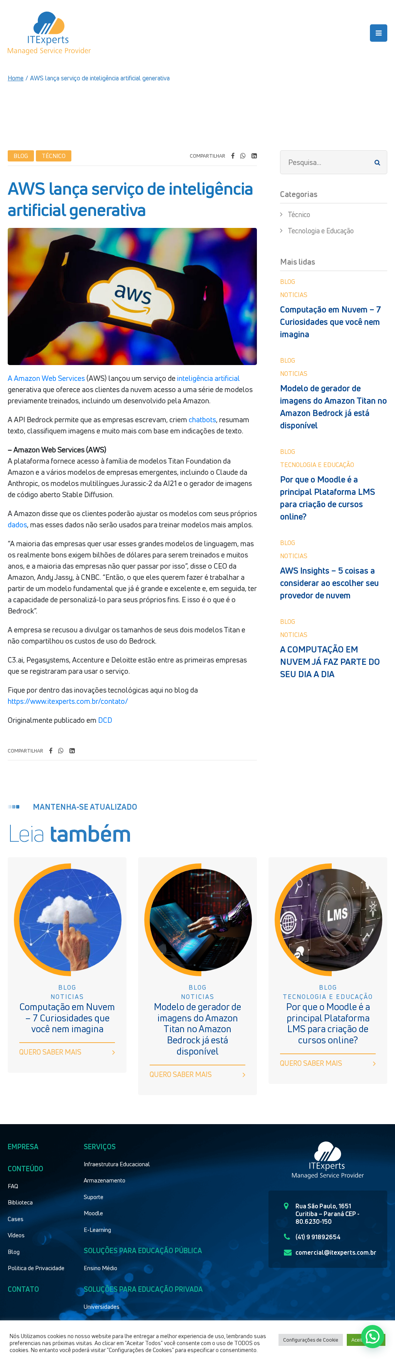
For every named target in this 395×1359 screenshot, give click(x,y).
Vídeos (16, 1235)
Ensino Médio (100, 1268)
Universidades (102, 1306)
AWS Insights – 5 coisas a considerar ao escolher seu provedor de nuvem (329, 583)
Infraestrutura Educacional (117, 1164)
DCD (105, 720)
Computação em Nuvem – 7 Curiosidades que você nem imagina (330, 322)
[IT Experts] (49, 33)
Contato (23, 1289)
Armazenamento (104, 1180)
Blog (14, 1251)
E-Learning (97, 1229)
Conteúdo (25, 1168)
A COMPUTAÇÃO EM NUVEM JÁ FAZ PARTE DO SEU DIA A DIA (330, 662)
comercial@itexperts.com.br (335, 1252)
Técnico (299, 214)
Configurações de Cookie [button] (310, 1339)
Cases (16, 1219)
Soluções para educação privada (143, 1289)
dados (17, 525)
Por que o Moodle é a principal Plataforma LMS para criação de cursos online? (327, 498)
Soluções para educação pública (143, 1250)
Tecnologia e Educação (321, 230)
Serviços (100, 1146)
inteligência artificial (208, 378)
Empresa (23, 1146)
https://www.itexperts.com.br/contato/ (68, 701)
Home (16, 78)
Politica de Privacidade (36, 1268)
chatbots (202, 419)
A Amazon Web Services (46, 378)
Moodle (93, 1213)
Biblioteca (20, 1202)
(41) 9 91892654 (318, 1237)
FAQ (13, 1186)
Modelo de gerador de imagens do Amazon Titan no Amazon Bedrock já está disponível (333, 406)
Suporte (93, 1197)
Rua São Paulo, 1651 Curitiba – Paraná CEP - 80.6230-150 (327, 1213)
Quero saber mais (50, 1052)
